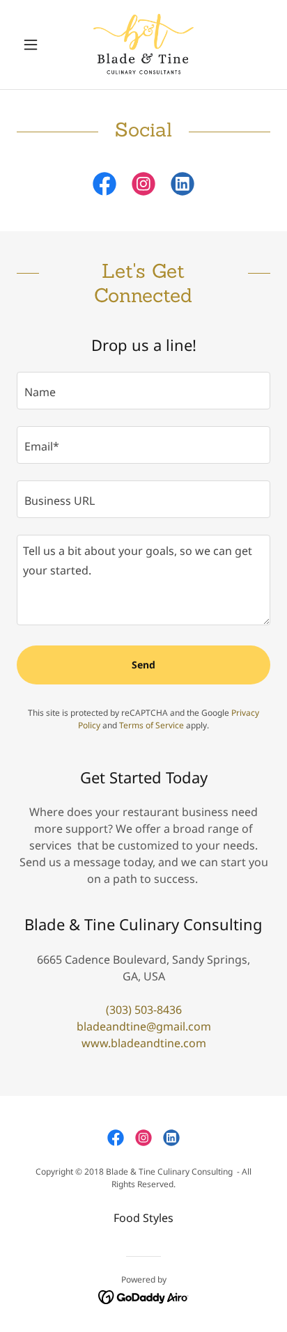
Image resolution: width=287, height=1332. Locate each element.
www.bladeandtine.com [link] (144, 1043)
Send (143, 664)
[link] (143, 44)
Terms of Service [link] (151, 725)
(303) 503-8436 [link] (144, 1009)
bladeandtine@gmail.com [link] (144, 1026)
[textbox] (143, 390)
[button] (36, 44)
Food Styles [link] (143, 1217)
